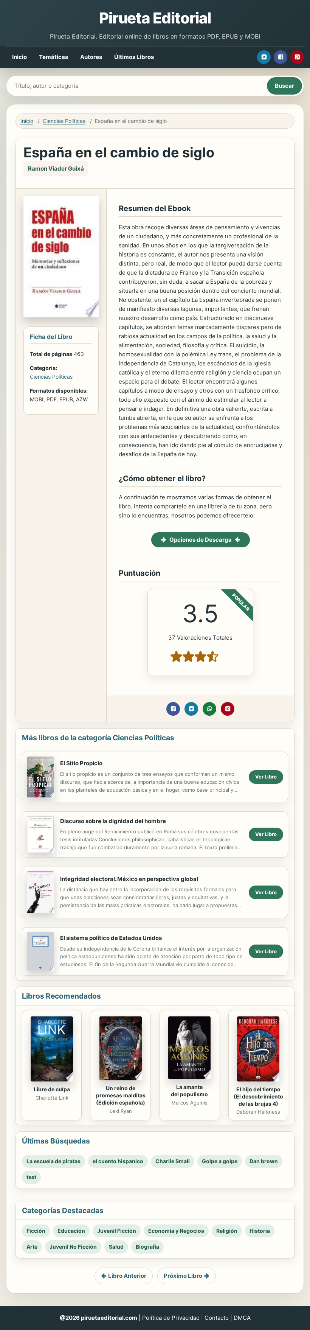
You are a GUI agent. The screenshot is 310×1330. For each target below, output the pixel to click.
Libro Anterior (127, 1275)
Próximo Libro (183, 1275)
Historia (260, 1230)
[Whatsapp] (209, 709)
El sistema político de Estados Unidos (111, 938)
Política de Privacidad (171, 1317)
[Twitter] (264, 57)
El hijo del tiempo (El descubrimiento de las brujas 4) (258, 1096)
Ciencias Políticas (64, 121)
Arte (31, 1246)
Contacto (217, 1317)
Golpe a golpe (219, 1161)
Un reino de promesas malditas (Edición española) (121, 1095)
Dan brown (264, 1161)
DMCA (242, 1317)
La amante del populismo (189, 1090)
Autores (91, 57)
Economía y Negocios (176, 1230)
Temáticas (53, 57)
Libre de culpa (52, 1089)
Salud (116, 1246)
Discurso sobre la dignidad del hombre (113, 821)
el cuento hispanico (118, 1161)
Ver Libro (266, 777)
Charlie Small (172, 1161)
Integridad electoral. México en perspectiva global (129, 879)
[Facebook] (280, 57)
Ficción (35, 1230)
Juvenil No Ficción (73, 1246)
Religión (226, 1230)
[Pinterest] (297, 57)
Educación (71, 1230)
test (31, 1177)
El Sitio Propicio (81, 763)
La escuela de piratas (53, 1161)
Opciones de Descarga (200, 539)
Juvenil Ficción (116, 1230)
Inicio (19, 57)
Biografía (147, 1246)
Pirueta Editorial (155, 18)
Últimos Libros (134, 57)
